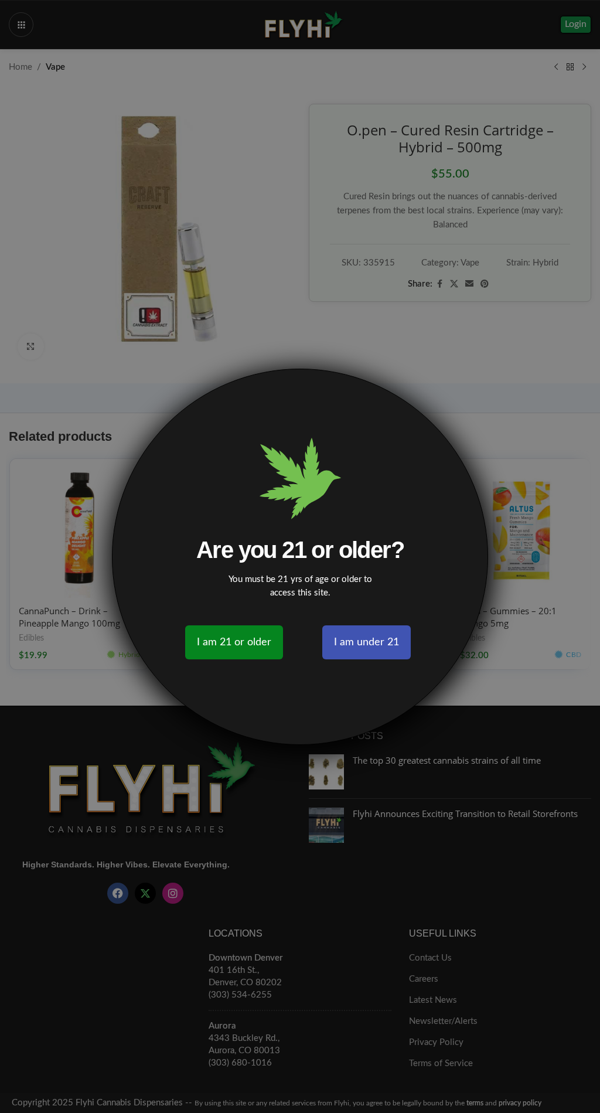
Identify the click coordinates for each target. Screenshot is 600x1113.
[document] (300, 556)
